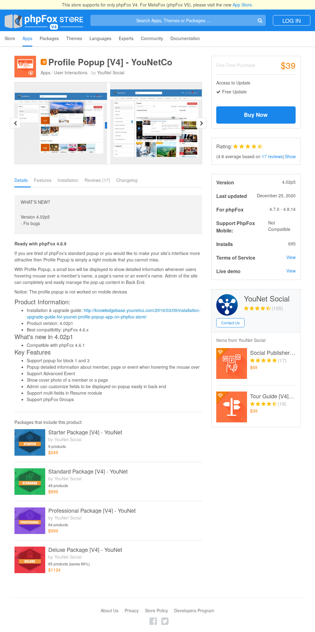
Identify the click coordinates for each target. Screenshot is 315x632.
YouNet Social (110, 72)
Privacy (132, 610)
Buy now (256, 115)
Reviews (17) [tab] (97, 180)
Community (152, 38)
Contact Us (230, 322)
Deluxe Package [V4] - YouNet (85, 550)
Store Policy (156, 610)
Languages (100, 38)
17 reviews (272, 156)
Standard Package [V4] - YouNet (88, 471)
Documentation (185, 38)
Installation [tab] (68, 180)
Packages (49, 38)
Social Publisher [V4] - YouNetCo (273, 353)
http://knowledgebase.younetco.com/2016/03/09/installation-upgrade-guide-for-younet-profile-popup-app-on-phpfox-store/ (114, 313)
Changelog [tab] (127, 180)
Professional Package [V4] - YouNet (92, 510)
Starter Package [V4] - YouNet (85, 432)
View (291, 257)
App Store (242, 5)
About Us (109, 610)
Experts (126, 38)
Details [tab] (21, 180)
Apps (27, 38)
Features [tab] (42, 180)
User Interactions (70, 72)
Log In (291, 20)
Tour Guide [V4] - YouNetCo (273, 396)
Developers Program (194, 610)
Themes (74, 38)
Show (290, 156)
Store (10, 38)
